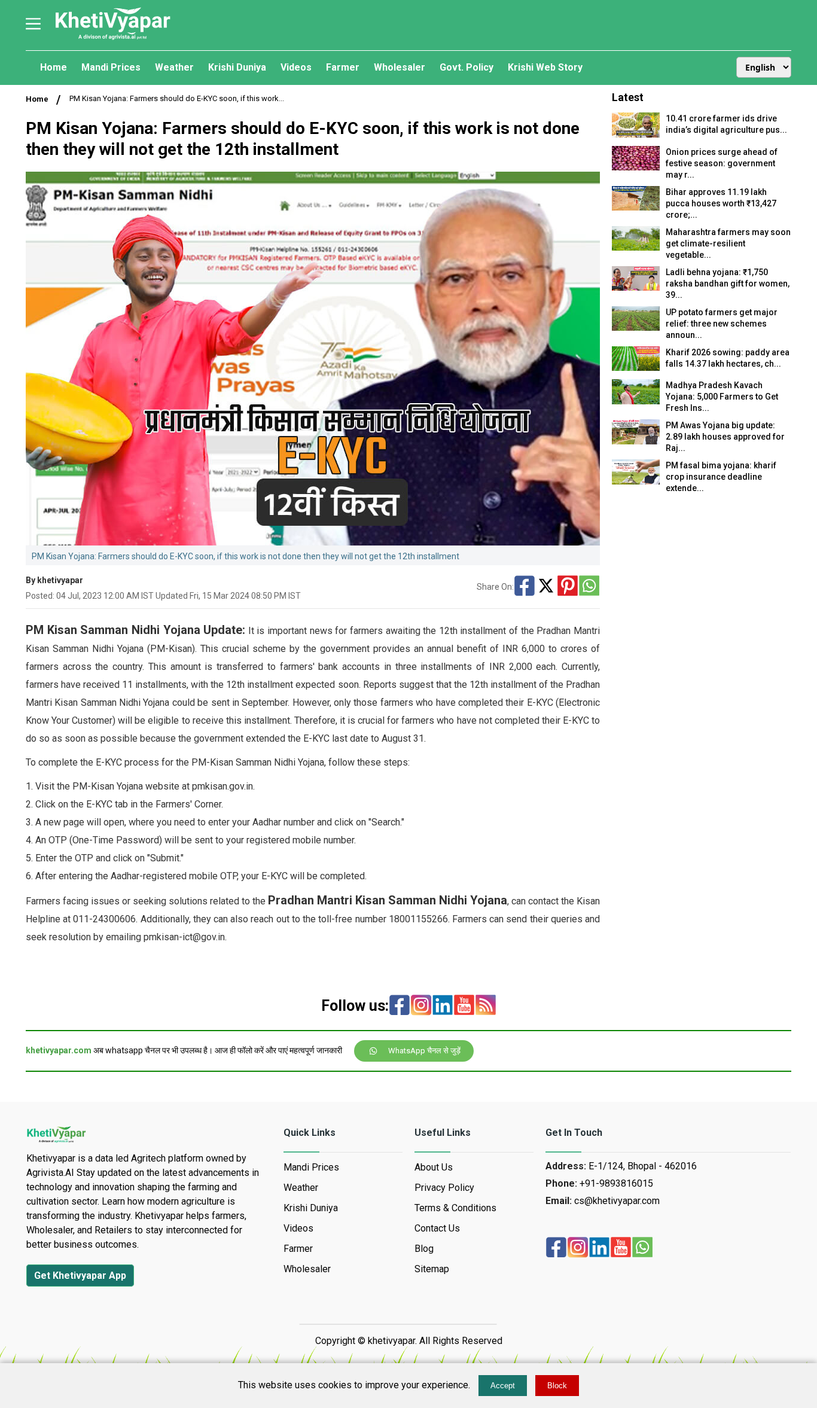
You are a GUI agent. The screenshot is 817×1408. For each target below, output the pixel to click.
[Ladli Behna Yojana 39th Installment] (636, 287)
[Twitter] (546, 587)
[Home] (112, 38)
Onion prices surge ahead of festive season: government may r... (722, 163)
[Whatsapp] (589, 587)
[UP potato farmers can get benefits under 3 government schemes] (636, 327)
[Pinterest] (567, 587)
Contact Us (437, 1228)
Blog (424, 1248)
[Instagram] (421, 1006)
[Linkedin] (442, 1006)
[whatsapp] (642, 1248)
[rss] (485, 1006)
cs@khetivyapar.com (617, 1200)
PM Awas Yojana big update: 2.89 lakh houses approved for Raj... (725, 436)
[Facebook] (524, 587)
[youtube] (464, 1006)
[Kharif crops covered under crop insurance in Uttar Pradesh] (636, 481)
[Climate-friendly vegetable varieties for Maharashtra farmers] (636, 247)
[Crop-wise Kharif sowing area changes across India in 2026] (636, 367)
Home (37, 99)
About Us (433, 1167)
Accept (502, 1385)
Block (557, 1385)
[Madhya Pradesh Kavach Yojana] (636, 401)
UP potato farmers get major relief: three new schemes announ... (722, 323)
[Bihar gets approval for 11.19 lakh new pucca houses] (636, 207)
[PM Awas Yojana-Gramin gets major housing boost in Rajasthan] (636, 441)
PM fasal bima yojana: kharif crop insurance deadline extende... (721, 477)
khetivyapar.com (59, 1050)
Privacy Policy (444, 1187)
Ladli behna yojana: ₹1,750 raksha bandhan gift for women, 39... (727, 283)
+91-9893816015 (616, 1183)
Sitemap (431, 1269)
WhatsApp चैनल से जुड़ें (424, 1050)
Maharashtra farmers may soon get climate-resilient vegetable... (728, 243)
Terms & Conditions (455, 1208)
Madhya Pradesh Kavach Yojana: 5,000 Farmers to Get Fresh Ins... (722, 396)
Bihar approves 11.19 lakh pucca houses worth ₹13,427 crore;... (721, 203)
